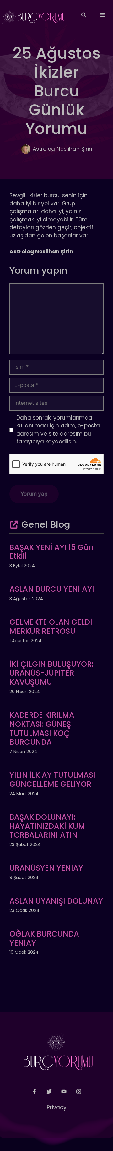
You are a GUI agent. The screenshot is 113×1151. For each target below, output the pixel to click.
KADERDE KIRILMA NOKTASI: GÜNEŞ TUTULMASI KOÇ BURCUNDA (41, 728)
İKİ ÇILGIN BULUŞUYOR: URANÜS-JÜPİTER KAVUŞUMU (51, 673)
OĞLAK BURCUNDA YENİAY (44, 938)
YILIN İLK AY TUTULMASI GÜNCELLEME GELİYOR (52, 779)
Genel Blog (45, 524)
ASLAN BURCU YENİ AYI (51, 589)
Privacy (57, 1107)
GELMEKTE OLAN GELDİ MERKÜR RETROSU (50, 626)
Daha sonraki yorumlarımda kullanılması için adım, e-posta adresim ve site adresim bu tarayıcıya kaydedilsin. (58, 430)
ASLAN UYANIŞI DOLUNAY (56, 901)
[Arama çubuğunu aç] (83, 15)
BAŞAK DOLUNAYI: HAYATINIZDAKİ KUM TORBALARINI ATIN (47, 826)
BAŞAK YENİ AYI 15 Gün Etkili (51, 552)
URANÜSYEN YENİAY (46, 868)
